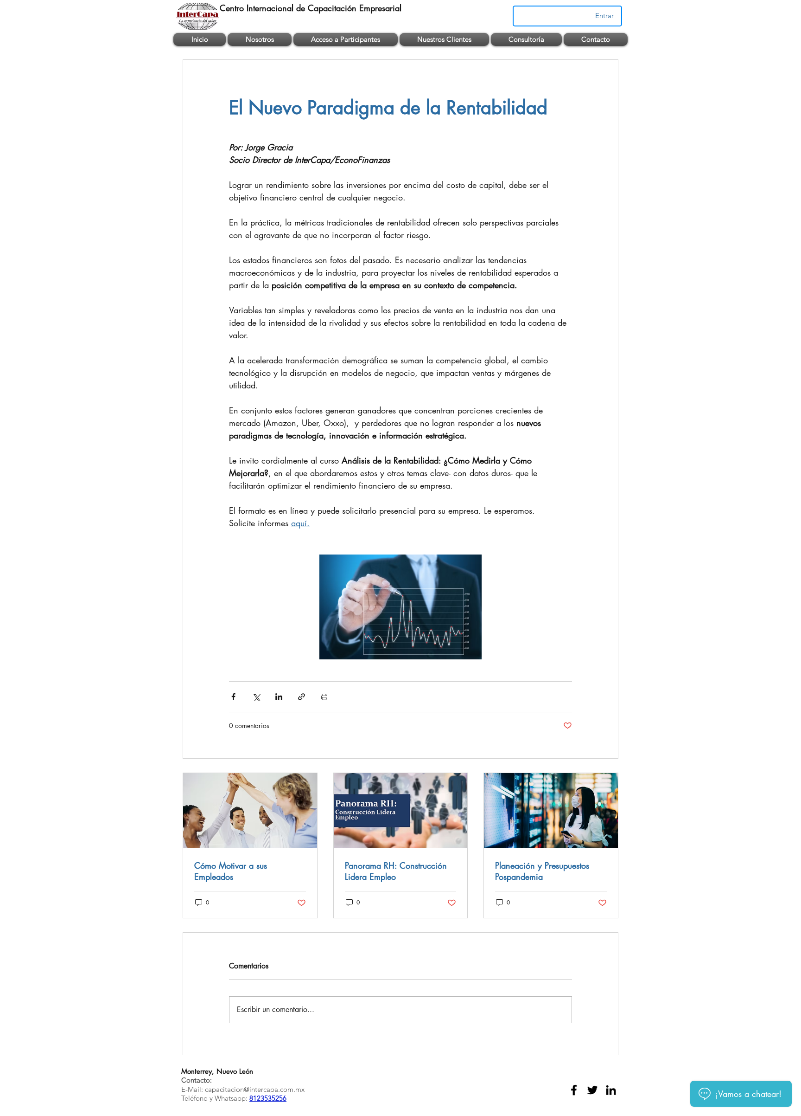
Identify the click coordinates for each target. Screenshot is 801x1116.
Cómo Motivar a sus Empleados (230, 871)
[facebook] (574, 1090)
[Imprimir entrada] (324, 696)
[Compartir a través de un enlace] (301, 696)
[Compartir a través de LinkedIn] (278, 696)
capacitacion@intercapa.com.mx (255, 1089)
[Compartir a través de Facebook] (233, 696)
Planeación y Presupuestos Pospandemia (542, 871)
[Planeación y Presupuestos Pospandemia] (551, 810)
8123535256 (267, 1098)
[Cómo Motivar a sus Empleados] (250, 810)
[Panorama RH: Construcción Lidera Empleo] (401, 810)
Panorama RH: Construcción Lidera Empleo (396, 871)
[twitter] (592, 1090)
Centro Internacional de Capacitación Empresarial (310, 7)
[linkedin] (611, 1090)
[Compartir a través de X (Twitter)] (256, 696)
